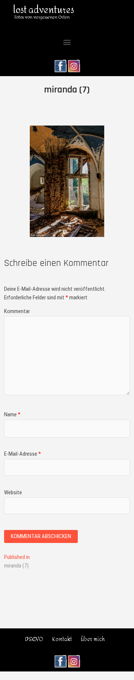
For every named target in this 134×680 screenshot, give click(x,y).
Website (13, 492)
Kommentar (17, 311)
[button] (67, 42)
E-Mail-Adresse (22, 453)
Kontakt (62, 639)
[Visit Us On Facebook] (60, 63)
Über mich (93, 639)
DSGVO (34, 639)
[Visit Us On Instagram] (73, 63)
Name (12, 414)
